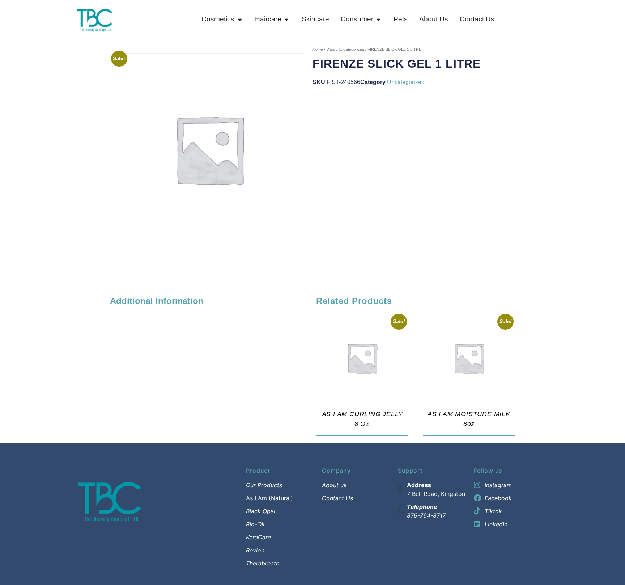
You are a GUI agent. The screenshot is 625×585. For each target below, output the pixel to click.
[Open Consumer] (378, 19)
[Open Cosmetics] (239, 19)
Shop (330, 49)
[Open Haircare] (286, 19)
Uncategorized (351, 49)
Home (317, 49)
